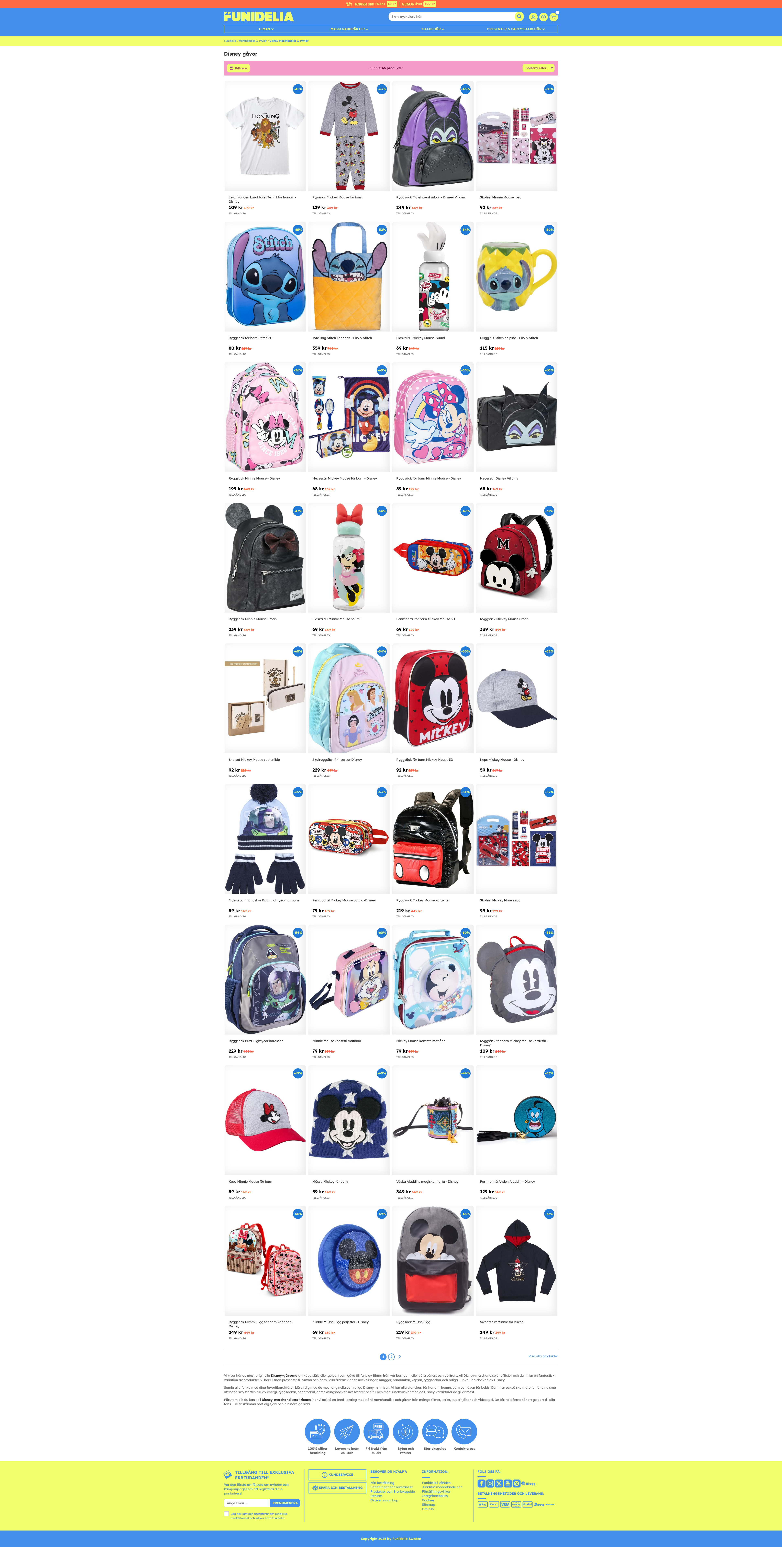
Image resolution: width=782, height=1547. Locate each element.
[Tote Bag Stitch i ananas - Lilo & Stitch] (349, 277)
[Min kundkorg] (553, 17)
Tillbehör (431, 29)
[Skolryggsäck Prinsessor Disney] (349, 698)
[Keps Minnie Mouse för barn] (265, 1120)
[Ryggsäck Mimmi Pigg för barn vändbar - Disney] (265, 1261)
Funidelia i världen (436, 1483)
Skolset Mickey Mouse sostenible (254, 760)
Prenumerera (285, 1503)
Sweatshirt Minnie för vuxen (502, 1322)
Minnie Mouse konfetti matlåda (336, 1041)
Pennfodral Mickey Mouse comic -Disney (344, 900)
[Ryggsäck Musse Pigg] (433, 1261)
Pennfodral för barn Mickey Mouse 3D (425, 619)
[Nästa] (399, 1356)
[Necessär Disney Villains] (516, 417)
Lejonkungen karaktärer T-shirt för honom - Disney (262, 199)
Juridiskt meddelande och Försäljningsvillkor (442, 1489)
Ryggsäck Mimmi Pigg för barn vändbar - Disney (261, 1324)
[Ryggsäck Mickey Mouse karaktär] (433, 839)
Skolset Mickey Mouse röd (500, 900)
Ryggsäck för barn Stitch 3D (250, 338)
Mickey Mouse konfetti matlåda (421, 1041)
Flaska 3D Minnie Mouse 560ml (336, 619)
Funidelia (230, 40)
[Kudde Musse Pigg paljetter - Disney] (349, 1261)
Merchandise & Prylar (253, 40)
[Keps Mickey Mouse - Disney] (516, 698)
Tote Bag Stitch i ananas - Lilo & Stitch (342, 338)
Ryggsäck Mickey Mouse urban (504, 619)
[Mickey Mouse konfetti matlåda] (433, 980)
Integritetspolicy (435, 1496)
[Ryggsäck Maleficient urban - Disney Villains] (433, 136)
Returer (376, 1496)
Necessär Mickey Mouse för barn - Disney (344, 478)
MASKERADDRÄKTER (348, 29)
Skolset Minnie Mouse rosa (501, 197)
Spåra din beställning (340, 1488)
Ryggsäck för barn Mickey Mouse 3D (424, 760)
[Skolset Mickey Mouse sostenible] (265, 698)
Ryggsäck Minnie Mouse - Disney (254, 478)
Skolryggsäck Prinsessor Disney (337, 760)
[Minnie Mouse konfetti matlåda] (349, 980)
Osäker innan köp (384, 1500)
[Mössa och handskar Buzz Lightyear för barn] (265, 839)
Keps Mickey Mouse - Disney (502, 760)
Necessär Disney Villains (499, 478)
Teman (264, 29)
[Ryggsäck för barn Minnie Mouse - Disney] (433, 417)
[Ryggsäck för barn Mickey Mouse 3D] (433, 698)
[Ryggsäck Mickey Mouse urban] (516, 558)
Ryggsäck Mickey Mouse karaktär (422, 900)
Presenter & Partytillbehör (514, 29)
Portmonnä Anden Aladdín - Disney (507, 1181)
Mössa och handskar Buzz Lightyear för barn (264, 900)
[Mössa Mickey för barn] (349, 1120)
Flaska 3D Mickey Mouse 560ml (420, 338)
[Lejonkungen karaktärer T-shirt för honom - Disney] (265, 136)
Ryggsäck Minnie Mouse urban (253, 619)
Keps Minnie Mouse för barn (250, 1181)
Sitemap (428, 1504)
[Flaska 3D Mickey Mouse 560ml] (433, 277)
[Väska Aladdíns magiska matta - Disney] (433, 1120)
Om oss (428, 1509)
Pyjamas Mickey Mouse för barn (337, 197)
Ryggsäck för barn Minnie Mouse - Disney (428, 478)
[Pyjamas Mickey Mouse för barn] (349, 136)
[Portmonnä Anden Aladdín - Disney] (516, 1120)
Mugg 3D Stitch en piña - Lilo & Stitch (509, 338)
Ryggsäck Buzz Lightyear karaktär (256, 1041)
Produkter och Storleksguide (392, 1491)
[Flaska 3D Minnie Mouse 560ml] (349, 558)
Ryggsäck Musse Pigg (413, 1322)
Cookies (428, 1500)
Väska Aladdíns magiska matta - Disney (427, 1181)
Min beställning (382, 1483)
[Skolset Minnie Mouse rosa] (516, 136)
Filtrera (241, 68)
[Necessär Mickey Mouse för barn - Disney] (349, 417)
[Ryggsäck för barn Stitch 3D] (265, 277)
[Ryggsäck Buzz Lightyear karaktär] (265, 980)
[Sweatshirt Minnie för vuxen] (516, 1261)
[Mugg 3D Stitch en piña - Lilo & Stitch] (516, 277)
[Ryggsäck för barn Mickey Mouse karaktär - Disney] (516, 980)
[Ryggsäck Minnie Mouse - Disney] (265, 417)
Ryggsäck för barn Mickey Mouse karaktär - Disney (514, 1043)
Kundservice (340, 1475)
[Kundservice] (543, 17)
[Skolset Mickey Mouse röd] (516, 839)
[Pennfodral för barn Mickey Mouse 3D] (433, 558)
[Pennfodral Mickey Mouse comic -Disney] (349, 839)
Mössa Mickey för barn (330, 1181)
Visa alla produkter (543, 1356)
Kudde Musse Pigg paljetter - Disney (340, 1322)
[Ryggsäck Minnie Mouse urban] (265, 558)
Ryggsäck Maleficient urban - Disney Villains (431, 197)
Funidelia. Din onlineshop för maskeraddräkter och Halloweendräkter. (259, 16)
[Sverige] (481, 1483)
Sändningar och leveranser (391, 1487)
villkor (260, 1518)
